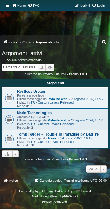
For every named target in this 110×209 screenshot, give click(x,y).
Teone (52, 138)
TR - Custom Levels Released (52, 102)
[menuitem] (34, 5)
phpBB (38, 191)
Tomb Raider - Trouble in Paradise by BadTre (58, 134)
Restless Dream (31, 91)
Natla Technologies (34, 113)
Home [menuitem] (21, 5)
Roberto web (57, 99)
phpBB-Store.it (69, 196)
